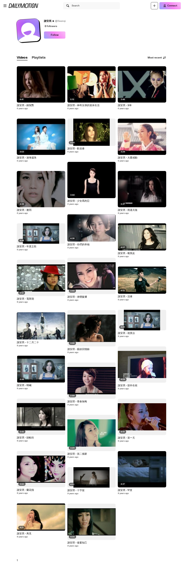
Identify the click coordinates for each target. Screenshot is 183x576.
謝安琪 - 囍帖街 (25, 437)
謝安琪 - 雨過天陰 (127, 210)
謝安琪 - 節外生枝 (127, 385)
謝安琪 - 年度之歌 (26, 246)
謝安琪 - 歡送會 (76, 148)
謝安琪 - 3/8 (124, 105)
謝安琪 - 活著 (125, 296)
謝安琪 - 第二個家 (77, 454)
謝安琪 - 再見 (24, 533)
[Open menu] (5, 5)
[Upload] (154, 5)
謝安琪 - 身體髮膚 (77, 297)
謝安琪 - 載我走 (126, 253)
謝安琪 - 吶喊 (24, 385)
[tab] (22, 58)
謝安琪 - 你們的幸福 (78, 244)
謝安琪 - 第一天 (126, 437)
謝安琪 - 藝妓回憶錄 (78, 349)
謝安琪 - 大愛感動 (127, 157)
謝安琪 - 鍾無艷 (25, 105)
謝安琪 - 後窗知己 (77, 542)
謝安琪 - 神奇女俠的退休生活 (83, 105)
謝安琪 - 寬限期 (25, 298)
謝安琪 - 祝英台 (126, 333)
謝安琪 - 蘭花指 (25, 490)
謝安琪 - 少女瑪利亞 (78, 201)
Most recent (155, 57)
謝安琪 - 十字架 (76, 490)
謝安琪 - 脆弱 (24, 210)
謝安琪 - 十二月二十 (28, 342)
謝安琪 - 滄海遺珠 (26, 157)
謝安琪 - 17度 (125, 490)
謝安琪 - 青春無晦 (77, 401)
